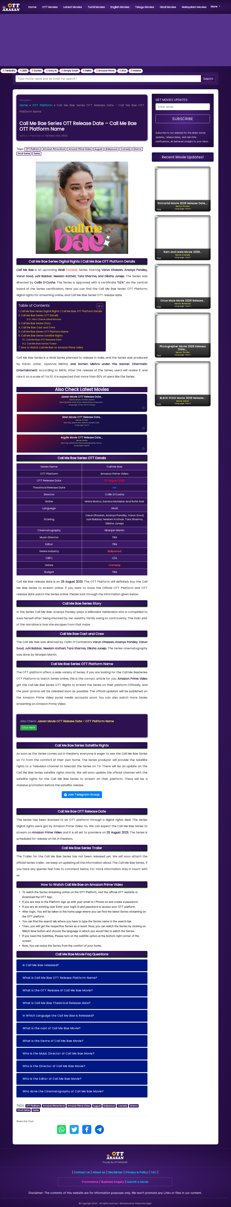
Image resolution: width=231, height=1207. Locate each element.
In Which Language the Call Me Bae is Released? (58, 1016)
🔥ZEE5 (23, 70)
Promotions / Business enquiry (103, 1182)
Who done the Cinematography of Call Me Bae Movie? (63, 1091)
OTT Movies (50, 7)
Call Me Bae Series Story (36, 323)
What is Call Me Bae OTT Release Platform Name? (60, 978)
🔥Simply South (69, 70)
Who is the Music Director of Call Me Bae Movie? (59, 1053)
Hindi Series (24, 153)
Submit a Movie (137, 1182)
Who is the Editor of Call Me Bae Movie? (52, 1079)
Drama (137, 149)
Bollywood (111, 149)
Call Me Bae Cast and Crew (38, 327)
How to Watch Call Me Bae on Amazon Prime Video (52, 347)
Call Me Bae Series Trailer (42, 343)
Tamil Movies (96, 7)
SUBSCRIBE (182, 119)
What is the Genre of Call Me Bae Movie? (53, 1041)
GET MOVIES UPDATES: (172, 100)
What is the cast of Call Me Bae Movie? (52, 1028)
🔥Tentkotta (8, 70)
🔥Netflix (86, 70)
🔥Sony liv (51, 70)
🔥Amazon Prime (105, 70)
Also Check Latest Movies (46, 319)
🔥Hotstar (135, 70)
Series (37, 153)
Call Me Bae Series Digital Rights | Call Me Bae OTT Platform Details (61, 311)
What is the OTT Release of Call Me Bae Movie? (58, 990)
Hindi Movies (168, 7)
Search (208, 78)
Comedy (125, 149)
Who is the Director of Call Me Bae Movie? (54, 1066)
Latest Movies (72, 7)
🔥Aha (122, 70)
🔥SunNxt (36, 70)
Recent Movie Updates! (183, 157)
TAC (153, 1172)
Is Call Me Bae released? (41, 965)
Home (33, 7)
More (214, 6)
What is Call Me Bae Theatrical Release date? (57, 1003)
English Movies (120, 7)
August (98, 149)
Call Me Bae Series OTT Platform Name (44, 331)
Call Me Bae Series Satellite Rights (42, 335)
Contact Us (82, 1172)
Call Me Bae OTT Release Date (44, 339)
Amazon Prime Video (79, 149)
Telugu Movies (144, 7)
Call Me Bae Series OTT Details (39, 315)
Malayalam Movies (194, 7)
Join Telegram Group (83, 794)
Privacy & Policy (136, 1172)
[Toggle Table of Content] (98, 306)
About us (99, 1172)
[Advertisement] (115, 41)
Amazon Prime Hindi (54, 149)
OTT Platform (42, 105)
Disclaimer (115, 1172)
